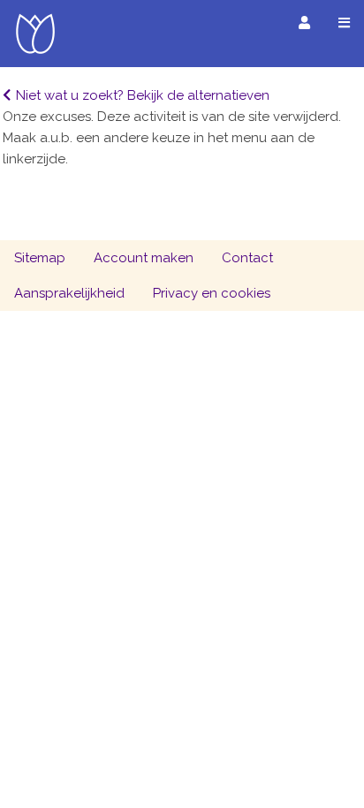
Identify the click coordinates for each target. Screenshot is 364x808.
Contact (247, 258)
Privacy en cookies (211, 293)
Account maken (143, 258)
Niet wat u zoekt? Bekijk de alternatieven (142, 95)
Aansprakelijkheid (69, 293)
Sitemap (39, 258)
